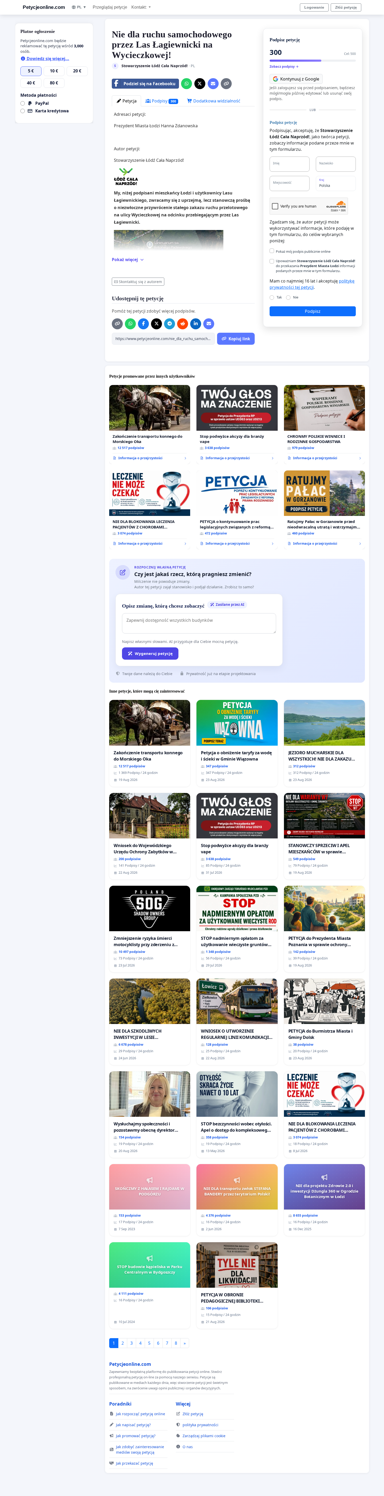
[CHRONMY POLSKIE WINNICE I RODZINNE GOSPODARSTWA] (324, 424)
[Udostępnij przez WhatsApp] (186, 83)
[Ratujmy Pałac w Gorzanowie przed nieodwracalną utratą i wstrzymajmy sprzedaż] (324, 510)
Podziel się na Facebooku (150, 84)
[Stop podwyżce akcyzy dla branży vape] (236, 424)
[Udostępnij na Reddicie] (182, 323)
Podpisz (313, 311)
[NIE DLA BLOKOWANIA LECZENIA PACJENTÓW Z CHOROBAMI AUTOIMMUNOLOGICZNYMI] (149, 510)
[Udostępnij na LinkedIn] (195, 323)
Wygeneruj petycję (154, 653)
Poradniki (120, 1404)
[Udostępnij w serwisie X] (199, 83)
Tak (279, 297)
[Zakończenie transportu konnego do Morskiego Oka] (149, 424)
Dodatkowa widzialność (216, 101)
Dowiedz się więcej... (47, 58)
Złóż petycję (346, 7)
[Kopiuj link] (226, 83)
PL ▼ (81, 7)
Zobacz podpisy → (284, 66)
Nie (295, 297)
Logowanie (314, 7)
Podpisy (163, 101)
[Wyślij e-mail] (213, 83)
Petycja (129, 101)
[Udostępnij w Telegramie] (169, 323)
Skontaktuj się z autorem (140, 281)
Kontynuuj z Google (299, 79)
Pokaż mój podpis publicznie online (303, 251)
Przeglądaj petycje (110, 7)
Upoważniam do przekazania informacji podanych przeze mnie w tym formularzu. (315, 265)
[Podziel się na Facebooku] (143, 323)
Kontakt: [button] (139, 7)
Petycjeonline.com (44, 7)
